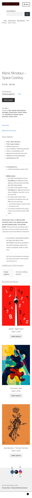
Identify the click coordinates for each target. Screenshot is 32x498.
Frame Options (6, 91)
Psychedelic (5, 112)
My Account (5, 495)
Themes (24, 112)
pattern (11, 116)
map (25, 192)
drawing (15, 114)
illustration (5, 116)
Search (16, 495)
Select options (16, 336)
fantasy (21, 114)
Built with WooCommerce (19, 488)
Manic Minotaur (21, 20)
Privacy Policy (6, 488)
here (15, 261)
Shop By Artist (12, 20)
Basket (24, 493)
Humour (14, 110)
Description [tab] (5, 125)
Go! (27, 14)
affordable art (9, 114)
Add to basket (8, 100)
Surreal (20, 112)
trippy (15, 116)
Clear (19, 94)
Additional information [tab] (9, 130)
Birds (10, 110)
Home (5, 20)
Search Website (11, 11)
